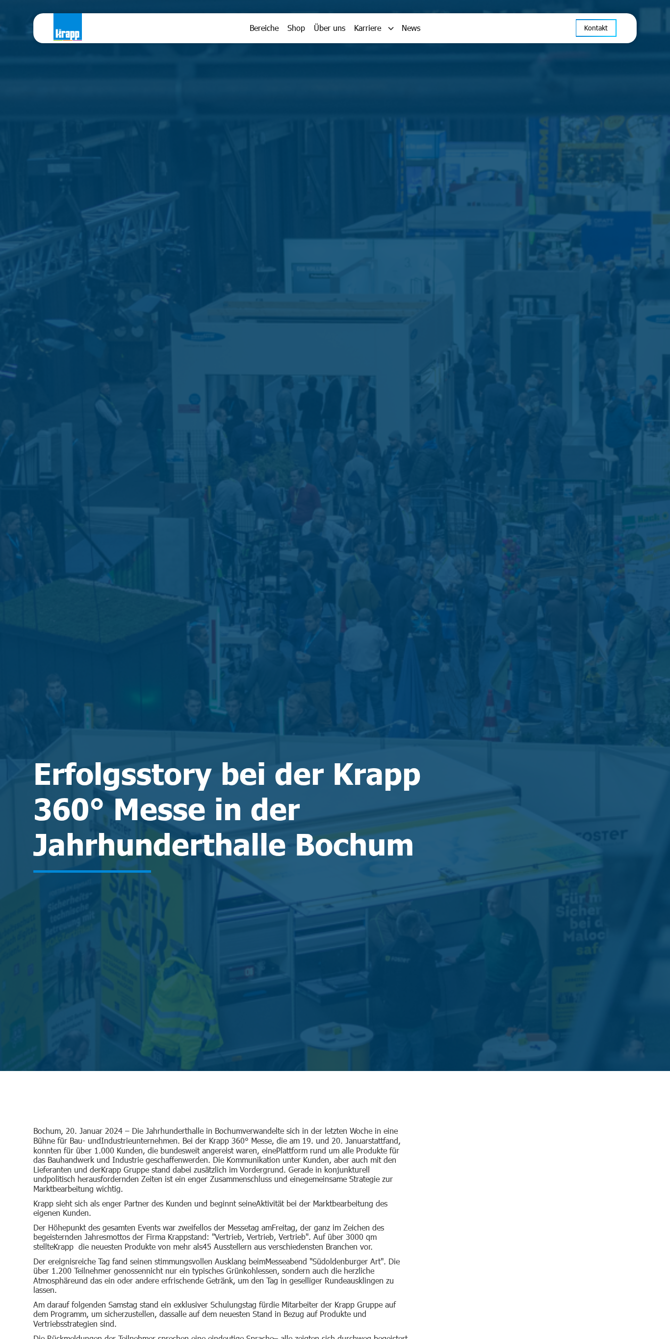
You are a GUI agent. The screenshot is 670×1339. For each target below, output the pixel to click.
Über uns (329, 28)
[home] (112, 28)
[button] (373, 28)
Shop (296, 28)
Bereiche (264, 28)
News (411, 28)
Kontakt (596, 28)
